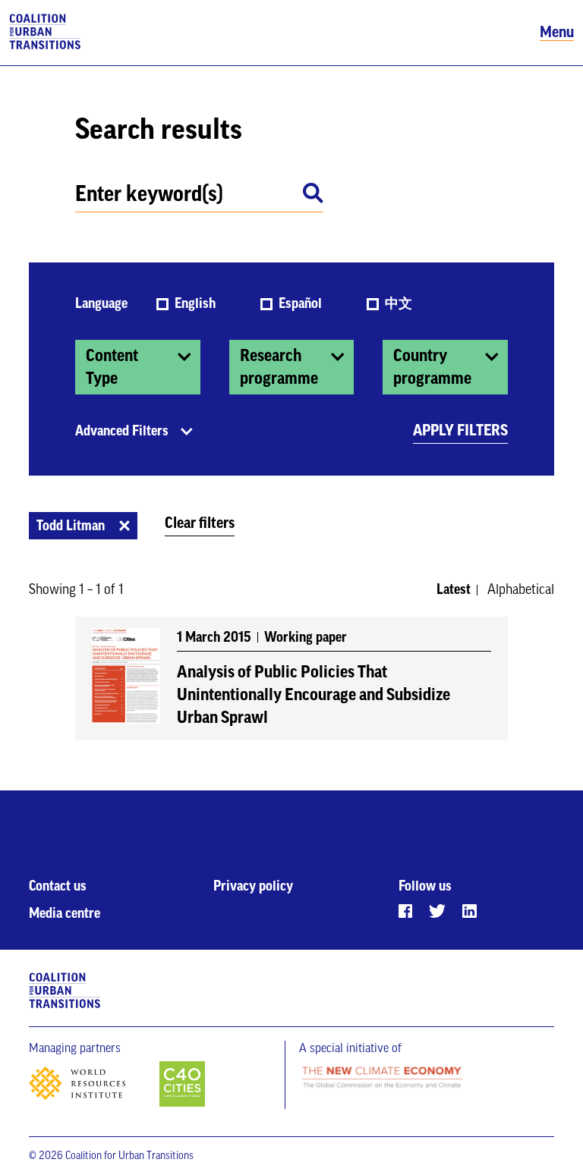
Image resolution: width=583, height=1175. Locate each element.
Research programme (279, 367)
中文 (398, 303)
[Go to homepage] (45, 33)
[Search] (313, 196)
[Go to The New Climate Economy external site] (382, 1078)
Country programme (432, 367)
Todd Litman (70, 526)
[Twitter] (437, 911)
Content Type (112, 367)
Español (302, 303)
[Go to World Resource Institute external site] (92, 1088)
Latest (453, 589)
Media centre (64, 913)
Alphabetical (520, 589)
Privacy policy (253, 886)
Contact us (58, 886)
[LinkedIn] (469, 911)
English (197, 303)
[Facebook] (405, 911)
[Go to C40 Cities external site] (182, 1085)
